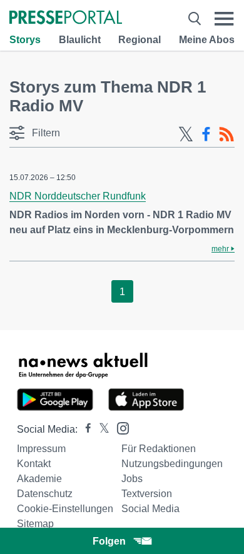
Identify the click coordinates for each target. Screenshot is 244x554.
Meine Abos (207, 39)
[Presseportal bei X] (100, 429)
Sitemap (35, 523)
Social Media (150, 508)
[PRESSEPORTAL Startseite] (65, 18)
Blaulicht (80, 39)
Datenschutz (45, 493)
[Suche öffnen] (194, 18)
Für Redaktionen (158, 448)
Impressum (41, 448)
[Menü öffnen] (224, 18)
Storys (25, 39)
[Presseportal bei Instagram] (119, 427)
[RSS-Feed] (226, 134)
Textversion (146, 493)
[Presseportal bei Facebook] (84, 429)
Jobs (132, 478)
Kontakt (34, 463)
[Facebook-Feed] (206, 134)
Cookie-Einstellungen (65, 508)
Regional (139, 39)
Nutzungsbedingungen (172, 463)
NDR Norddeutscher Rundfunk (77, 196)
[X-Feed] (186, 134)
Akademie (39, 478)
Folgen (109, 541)
